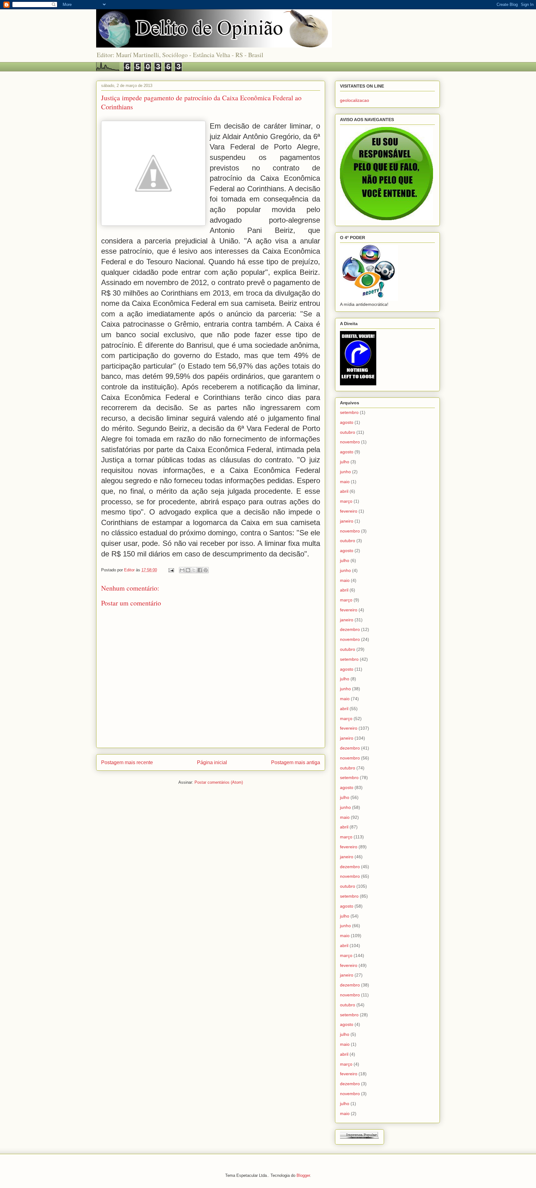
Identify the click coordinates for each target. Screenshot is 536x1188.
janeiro (346, 521)
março (346, 501)
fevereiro (348, 511)
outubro (347, 432)
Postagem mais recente (127, 762)
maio (345, 481)
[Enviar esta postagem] (170, 570)
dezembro (350, 629)
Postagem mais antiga (295, 762)
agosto (346, 422)
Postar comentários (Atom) (218, 782)
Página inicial (212, 762)
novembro (350, 441)
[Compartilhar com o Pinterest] (206, 570)
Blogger (303, 1175)
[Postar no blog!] (188, 570)
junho (345, 471)
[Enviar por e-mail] (182, 570)
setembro (349, 412)
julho (344, 461)
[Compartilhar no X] (194, 570)
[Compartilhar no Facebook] (200, 570)
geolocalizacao (354, 100)
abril (344, 491)
